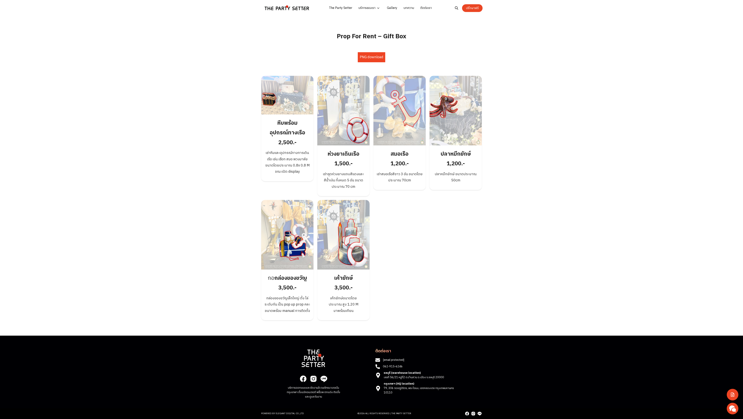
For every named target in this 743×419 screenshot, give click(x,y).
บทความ (408, 8)
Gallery (392, 8)
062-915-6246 (393, 366)
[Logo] (286, 8)
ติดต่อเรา (426, 8)
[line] (324, 379)
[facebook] (303, 379)
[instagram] (313, 379)
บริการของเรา (366, 8)
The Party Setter (340, 8)
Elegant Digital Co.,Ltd (290, 413)
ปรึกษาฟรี (472, 8)
